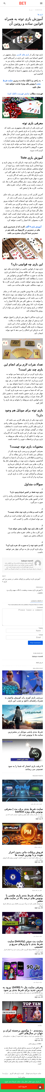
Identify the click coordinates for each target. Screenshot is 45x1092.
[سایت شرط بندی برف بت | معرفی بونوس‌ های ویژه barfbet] (22, 791)
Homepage (38, 10)
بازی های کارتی (22, 55)
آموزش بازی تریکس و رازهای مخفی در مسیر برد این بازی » (21, 580)
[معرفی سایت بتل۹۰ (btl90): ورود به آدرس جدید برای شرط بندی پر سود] (22, 969)
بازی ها (31, 10)
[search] (4, 3)
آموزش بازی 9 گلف (33, 227)
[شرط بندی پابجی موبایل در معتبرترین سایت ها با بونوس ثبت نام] (22, 717)
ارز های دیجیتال (38, 847)
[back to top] (40, 1087)
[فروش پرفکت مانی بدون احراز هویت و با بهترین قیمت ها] (22, 834)
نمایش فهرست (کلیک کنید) (18, 94)
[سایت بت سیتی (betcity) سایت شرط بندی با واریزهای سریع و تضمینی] (22, 923)
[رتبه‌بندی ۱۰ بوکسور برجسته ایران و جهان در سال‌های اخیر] (22, 1012)
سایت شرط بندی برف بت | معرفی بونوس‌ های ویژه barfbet (23, 810)
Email (41, 634)
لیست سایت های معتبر (36, 804)
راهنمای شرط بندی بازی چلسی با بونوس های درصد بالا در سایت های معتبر (23, 898)
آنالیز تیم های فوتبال (37, 890)
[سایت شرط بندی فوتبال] (23, 3)
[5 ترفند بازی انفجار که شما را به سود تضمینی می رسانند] (22, 751)
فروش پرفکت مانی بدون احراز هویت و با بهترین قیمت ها (26, 853)
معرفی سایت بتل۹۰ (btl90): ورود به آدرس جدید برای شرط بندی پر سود (23, 988)
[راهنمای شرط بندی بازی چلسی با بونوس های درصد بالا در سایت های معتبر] (22, 877)
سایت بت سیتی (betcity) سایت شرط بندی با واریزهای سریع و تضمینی (25, 944)
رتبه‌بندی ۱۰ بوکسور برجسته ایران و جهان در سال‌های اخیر (23, 1032)
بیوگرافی (40, 1025)
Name (40, 628)
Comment (40, 607)
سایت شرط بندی (38, 936)
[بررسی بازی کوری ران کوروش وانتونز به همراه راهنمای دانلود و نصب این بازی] (22, 682)
